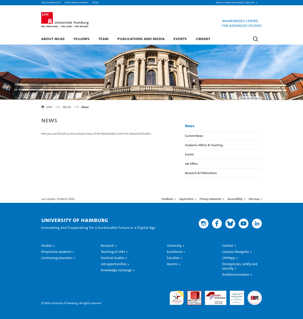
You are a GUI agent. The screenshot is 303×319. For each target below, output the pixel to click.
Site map (254, 199)
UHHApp (228, 258)
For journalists (51, 2)
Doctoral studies (112, 258)
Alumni (172, 264)
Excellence (174, 252)
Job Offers (191, 164)
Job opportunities (113, 264)
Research (107, 245)
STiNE (95, 2)
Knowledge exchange (116, 270)
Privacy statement (210, 199)
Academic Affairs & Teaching (204, 145)
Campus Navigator (235, 252)
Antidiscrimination (235, 274)
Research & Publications (201, 173)
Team (103, 38)
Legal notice (186, 199)
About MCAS (53, 38)
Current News (194, 136)
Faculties (173, 258)
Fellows (81, 38)
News (189, 125)
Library (203, 38)
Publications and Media (141, 38)
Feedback (167, 199)
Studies (46, 245)
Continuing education (57, 258)
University (174, 245)
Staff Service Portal (76, 2)
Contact (227, 245)
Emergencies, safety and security (239, 266)
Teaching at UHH (113, 252)
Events (180, 38)
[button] (237, 2)
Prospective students (56, 252)
